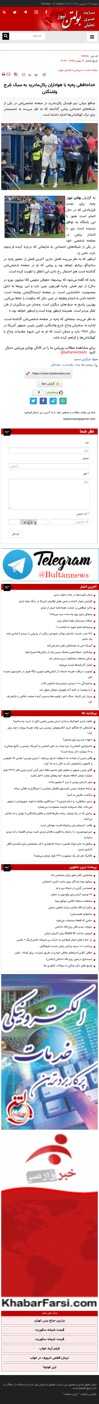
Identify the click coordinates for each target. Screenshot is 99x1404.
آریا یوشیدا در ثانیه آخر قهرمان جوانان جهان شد (65, 690)
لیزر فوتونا (49, 1367)
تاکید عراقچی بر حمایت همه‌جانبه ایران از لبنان (66, 608)
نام (87, 443)
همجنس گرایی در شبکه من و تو (74, 888)
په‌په (77, 365)
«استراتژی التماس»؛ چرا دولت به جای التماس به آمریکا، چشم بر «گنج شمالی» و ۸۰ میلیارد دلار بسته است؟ (48, 749)
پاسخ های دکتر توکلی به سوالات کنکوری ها (68, 966)
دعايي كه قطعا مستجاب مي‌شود (74, 920)
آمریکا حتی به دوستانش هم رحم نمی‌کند (69, 645)
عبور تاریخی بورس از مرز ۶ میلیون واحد (70, 782)
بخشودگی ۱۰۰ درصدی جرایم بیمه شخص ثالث (66, 683)
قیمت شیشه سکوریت (49, 1330)
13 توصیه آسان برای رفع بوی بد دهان (71, 894)
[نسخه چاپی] (3, 74)
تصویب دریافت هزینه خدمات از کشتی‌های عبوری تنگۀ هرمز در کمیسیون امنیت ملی (47, 674)
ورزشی (77, 70)
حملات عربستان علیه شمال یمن (74, 621)
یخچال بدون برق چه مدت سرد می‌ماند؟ (70, 614)
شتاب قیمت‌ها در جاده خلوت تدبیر (73, 595)
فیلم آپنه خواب (49, 1348)
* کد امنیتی (82, 514)
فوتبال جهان (64, 70)
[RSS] (4, 12)
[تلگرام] (50, 564)
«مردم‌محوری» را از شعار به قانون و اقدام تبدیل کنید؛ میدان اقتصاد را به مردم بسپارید (49, 835)
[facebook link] (43, 401)
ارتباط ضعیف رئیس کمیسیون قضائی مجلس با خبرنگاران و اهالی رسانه (53, 788)
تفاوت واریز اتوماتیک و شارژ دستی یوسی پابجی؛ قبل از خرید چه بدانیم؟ (52, 721)
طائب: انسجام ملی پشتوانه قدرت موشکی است (66, 825)
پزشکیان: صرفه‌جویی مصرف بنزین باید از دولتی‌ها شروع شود (58, 652)
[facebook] (46, 12)
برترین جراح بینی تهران (49, 1320)
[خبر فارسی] (49, 1219)
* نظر (86, 474)
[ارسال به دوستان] (8, 74)
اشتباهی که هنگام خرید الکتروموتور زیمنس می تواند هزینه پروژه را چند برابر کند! (49, 730)
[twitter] (15, 12)
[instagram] (36, 12)
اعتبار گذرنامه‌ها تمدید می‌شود (75, 665)
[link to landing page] (75, 19)
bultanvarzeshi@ (74, 352)
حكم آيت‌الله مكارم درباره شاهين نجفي (70, 907)
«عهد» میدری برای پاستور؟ (77, 740)
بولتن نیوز (74, 198)
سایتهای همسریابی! (81, 914)
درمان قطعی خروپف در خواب (49, 1358)
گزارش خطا (48, 384)
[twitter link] (33, 401)
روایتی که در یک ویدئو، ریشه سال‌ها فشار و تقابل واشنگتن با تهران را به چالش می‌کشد (48, 816)
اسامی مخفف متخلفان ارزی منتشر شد (70, 658)
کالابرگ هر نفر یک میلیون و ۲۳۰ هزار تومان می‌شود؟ (63, 856)
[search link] (5, 36)
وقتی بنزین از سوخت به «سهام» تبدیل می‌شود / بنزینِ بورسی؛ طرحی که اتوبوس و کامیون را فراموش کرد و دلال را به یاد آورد (47, 761)
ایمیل (86, 458)
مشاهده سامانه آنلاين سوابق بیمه (73, 901)
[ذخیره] (15, 74)
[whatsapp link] (63, 401)
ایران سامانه (71, 1394)
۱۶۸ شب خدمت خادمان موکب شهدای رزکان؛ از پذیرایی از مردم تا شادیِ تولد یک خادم (49, 636)
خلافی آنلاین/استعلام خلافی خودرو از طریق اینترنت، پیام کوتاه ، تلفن (53, 953)
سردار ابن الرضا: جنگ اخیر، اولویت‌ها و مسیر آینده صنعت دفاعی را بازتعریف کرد (49, 699)
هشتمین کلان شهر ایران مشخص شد (71, 875)
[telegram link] (53, 401)
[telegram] (25, 12)
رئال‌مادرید (67, 365)
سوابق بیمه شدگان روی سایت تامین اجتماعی (67, 882)
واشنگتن (55, 365)
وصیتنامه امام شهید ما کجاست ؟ (74, 627)
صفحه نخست (91, 70)
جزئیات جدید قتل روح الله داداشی (73, 927)
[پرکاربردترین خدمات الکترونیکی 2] (49, 1051)
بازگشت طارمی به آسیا (79, 795)
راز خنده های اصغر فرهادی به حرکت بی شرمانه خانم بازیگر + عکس (54, 940)
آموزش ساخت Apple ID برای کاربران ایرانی (68, 933)
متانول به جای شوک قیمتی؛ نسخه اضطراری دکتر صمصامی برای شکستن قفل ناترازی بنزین (49, 846)
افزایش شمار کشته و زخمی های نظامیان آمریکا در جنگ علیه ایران (55, 601)
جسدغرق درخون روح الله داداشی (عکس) (69, 959)
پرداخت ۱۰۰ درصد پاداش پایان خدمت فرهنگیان (66, 946)
